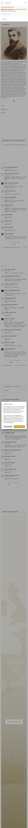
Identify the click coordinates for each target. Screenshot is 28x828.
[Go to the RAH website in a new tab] (2, 2)
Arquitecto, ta (5, 13)
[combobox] (14, 18)
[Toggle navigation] (25, 3)
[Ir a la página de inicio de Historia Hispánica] (7, 2)
